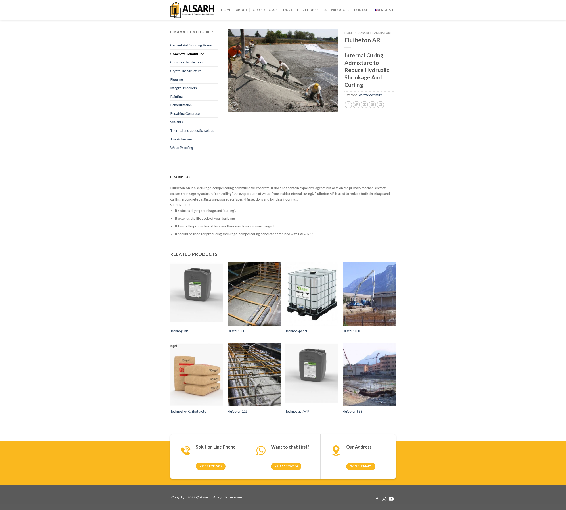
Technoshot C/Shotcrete (188, 411)
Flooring (176, 79)
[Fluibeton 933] (369, 374)
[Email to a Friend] (364, 104)
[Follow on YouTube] (391, 499)
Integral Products (183, 88)
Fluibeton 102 (237, 411)
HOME (226, 10)
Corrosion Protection (186, 62)
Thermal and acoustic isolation (193, 130)
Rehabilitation (181, 105)
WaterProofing (181, 147)
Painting (176, 96)
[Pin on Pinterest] (372, 104)
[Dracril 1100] (369, 294)
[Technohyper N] (311, 294)
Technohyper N (296, 331)
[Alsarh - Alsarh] (192, 10)
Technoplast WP (297, 411)
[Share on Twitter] (356, 104)
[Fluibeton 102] (254, 374)
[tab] (180, 177)
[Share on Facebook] (348, 104)
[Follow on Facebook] (377, 499)
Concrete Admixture (375, 33)
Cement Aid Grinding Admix (191, 45)
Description (180, 177)
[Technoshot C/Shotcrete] (196, 374)
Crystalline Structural (186, 71)
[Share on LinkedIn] (380, 104)
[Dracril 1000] (254, 294)
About (242, 10)
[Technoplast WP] (311, 374)
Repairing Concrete (185, 113)
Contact (362, 10)
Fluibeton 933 (352, 411)
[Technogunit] (196, 294)
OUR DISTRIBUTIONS (299, 10)
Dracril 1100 (351, 331)
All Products (336, 10)
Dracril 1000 (236, 331)
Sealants (176, 122)
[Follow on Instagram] (384, 499)
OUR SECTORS (264, 10)
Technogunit (179, 331)
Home (348, 33)
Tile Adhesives (181, 139)
